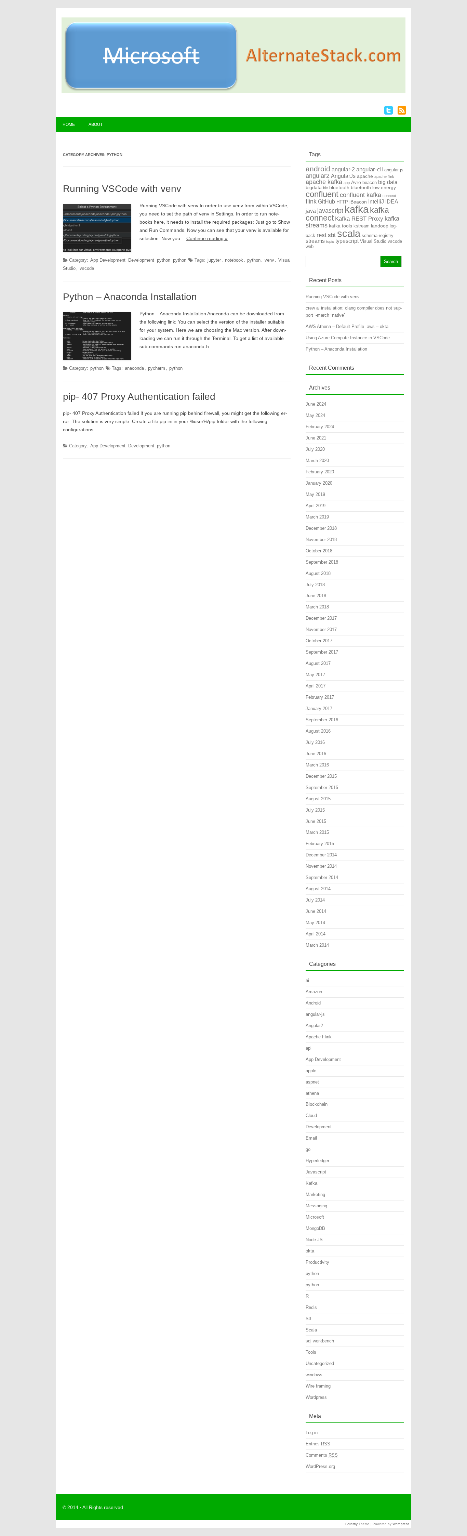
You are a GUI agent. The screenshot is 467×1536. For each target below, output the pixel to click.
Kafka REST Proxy (359, 218)
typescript (347, 241)
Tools (311, 1352)
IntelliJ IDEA (383, 202)
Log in (312, 1432)
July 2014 (315, 900)
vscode (87, 268)
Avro (356, 182)
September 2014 (322, 877)
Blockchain (317, 1104)
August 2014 (318, 888)
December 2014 (321, 854)
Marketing (315, 1194)
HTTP (342, 202)
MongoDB (315, 1228)
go (308, 1149)
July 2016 (315, 742)
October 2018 (319, 550)
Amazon (314, 991)
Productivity (317, 1262)
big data (388, 182)
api (308, 1048)
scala (348, 233)
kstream (361, 225)
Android (313, 1003)
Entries (318, 1443)
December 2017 (321, 618)
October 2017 (319, 640)
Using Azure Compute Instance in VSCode (348, 337)
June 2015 (316, 821)
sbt (332, 235)
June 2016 (316, 753)
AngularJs (343, 176)
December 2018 (321, 528)
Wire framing (318, 1386)
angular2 (318, 175)
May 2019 (315, 494)
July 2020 (315, 449)
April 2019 (315, 505)
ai (307, 980)
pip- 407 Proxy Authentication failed (139, 396)
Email (311, 1138)
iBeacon (358, 202)
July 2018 (315, 584)
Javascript (316, 1171)
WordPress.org (320, 1466)
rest (321, 235)
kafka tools (340, 225)
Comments (322, 1455)
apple (311, 1070)
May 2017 (315, 674)
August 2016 (318, 731)
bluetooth (339, 187)
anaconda (134, 368)
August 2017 (318, 663)
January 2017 (319, 708)
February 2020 (320, 471)
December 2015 (321, 776)
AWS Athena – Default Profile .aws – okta (347, 326)
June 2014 (316, 911)
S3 (308, 1318)
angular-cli (369, 169)
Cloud (311, 1115)
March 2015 (317, 832)
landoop (379, 225)
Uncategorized (320, 1363)
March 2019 (317, 517)
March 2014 (317, 945)
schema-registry (377, 235)
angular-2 (343, 169)
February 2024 (320, 426)
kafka (357, 209)
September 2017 (322, 652)
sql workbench (320, 1340)
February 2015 (320, 843)
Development (141, 260)
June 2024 (316, 404)
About (96, 124)
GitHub (326, 202)
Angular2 (314, 1025)
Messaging (316, 1205)
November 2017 (321, 629)
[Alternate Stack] (233, 91)
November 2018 (321, 539)
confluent (322, 194)
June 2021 (316, 438)
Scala (311, 1329)
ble (325, 188)
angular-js (393, 169)
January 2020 (319, 483)
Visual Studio (373, 241)
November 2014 (321, 866)
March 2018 (317, 606)
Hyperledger (317, 1160)
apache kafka (324, 182)
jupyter (214, 260)
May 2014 (315, 922)
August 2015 (318, 798)
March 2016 (317, 764)
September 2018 (322, 562)
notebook (234, 260)
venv (269, 260)
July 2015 (315, 810)
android (318, 169)
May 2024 (315, 415)
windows (314, 1374)
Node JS (314, 1239)
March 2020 (317, 460)
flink (311, 201)
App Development (107, 260)
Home (69, 124)
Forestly (351, 1524)
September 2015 (322, 787)
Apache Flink (319, 1036)
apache (365, 176)
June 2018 (316, 595)
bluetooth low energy (373, 187)
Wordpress (316, 1397)
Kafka (311, 1183)
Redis (311, 1307)
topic (330, 241)
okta (310, 1250)
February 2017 (320, 697)
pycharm (156, 368)
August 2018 (318, 573)
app (347, 183)
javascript (330, 210)
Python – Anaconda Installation (130, 296)
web (309, 246)
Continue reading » (207, 238)
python (163, 260)
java (311, 211)
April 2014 (315, 933)
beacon (369, 182)
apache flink (384, 176)
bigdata (314, 187)
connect (389, 196)
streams (315, 241)
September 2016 (322, 719)
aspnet (312, 1082)
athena (312, 1093)
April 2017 (315, 685)
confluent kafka (360, 195)
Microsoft (315, 1217)
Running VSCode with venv (122, 188)
